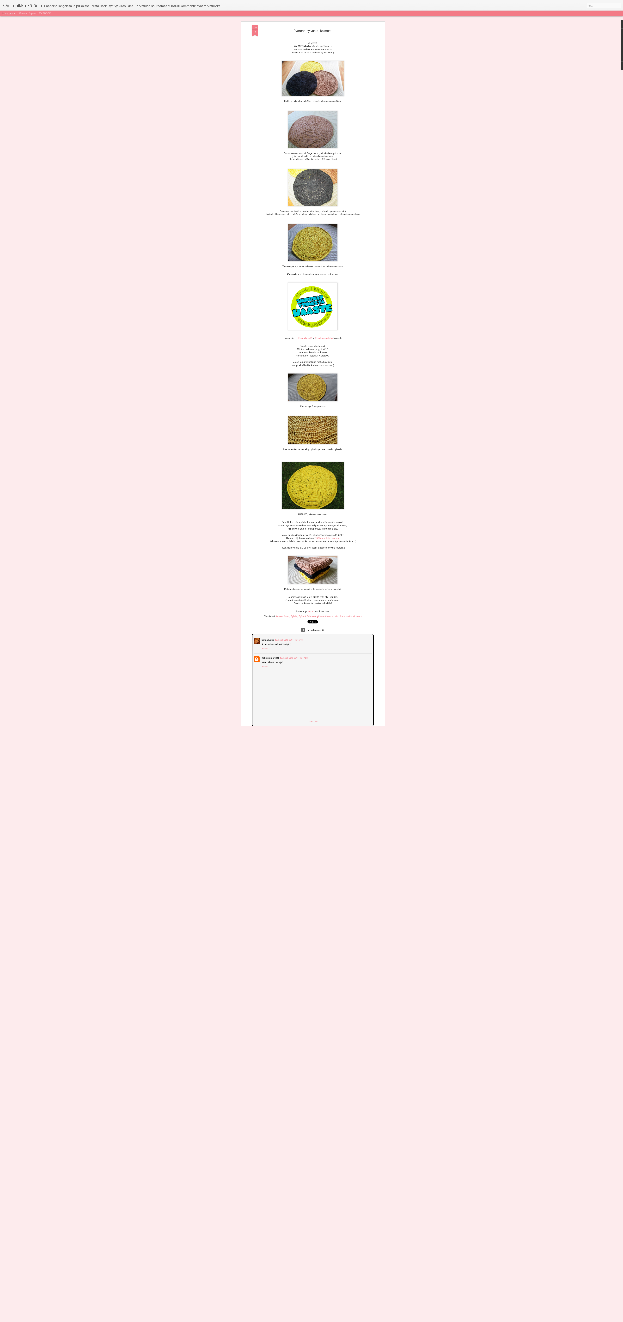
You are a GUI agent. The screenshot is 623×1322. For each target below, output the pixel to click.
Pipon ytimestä (305, 337)
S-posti (32, 13)
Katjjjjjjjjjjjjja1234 (270, 657)
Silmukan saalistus (324, 337)
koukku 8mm (282, 616)
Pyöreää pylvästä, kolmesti (312, 30)
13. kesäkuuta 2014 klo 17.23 (293, 657)
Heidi (310, 611)
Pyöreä (302, 616)
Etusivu (23, 13)
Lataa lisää (313, 721)
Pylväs (294, 616)
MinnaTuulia (267, 639)
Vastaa (264, 648)
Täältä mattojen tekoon (327, 538)
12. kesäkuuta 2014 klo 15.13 (288, 639)
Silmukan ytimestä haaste (320, 616)
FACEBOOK (44, 13)
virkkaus (357, 616)
